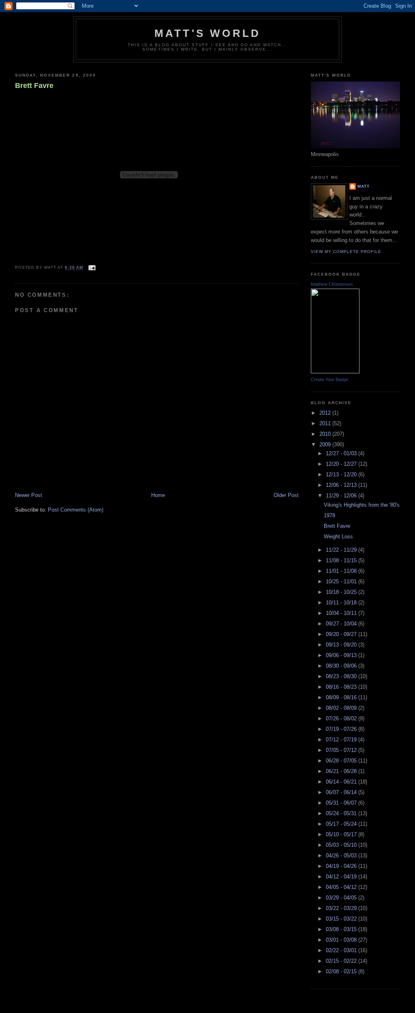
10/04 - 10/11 (342, 613)
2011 (325, 423)
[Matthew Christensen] (335, 371)
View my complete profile (346, 251)
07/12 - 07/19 (342, 740)
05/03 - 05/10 (342, 845)
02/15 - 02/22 (342, 961)
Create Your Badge (329, 379)
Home (158, 495)
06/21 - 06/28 (342, 771)
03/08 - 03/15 (342, 929)
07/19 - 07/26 (342, 729)
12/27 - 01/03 (342, 453)
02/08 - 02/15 (342, 971)
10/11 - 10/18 (342, 603)
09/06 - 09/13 (342, 655)
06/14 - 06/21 (342, 782)
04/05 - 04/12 (342, 887)
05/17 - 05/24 (342, 824)
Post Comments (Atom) (75, 510)
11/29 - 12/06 (342, 496)
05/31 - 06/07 (342, 803)
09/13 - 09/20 (342, 645)
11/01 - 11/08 (342, 571)
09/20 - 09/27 (342, 634)
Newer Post (28, 495)
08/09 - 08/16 (342, 697)
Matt (363, 186)
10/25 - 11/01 (342, 581)
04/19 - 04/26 (342, 866)
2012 (325, 413)
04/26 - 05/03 (342, 855)
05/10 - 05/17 (342, 834)
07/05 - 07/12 (342, 750)
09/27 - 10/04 (342, 624)
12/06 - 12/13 (342, 485)
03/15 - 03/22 (342, 919)
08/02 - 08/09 (342, 708)
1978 (329, 515)
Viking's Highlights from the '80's (362, 505)
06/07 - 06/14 (342, 792)
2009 (325, 444)
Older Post (286, 495)
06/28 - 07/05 (342, 761)
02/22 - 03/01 (342, 950)
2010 (325, 434)
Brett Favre (34, 85)
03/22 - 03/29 (342, 908)
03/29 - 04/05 (342, 898)
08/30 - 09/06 (342, 666)
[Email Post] (91, 268)
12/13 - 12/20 (342, 474)
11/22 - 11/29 (342, 550)
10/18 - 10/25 (342, 592)
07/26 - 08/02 (342, 718)
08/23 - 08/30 (342, 676)
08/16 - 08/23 (342, 687)
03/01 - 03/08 (342, 940)
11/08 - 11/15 (342, 560)
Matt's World (207, 33)
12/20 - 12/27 (342, 464)
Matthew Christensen (332, 284)
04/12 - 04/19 (342, 877)
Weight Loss (338, 536)
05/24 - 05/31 (342, 813)
